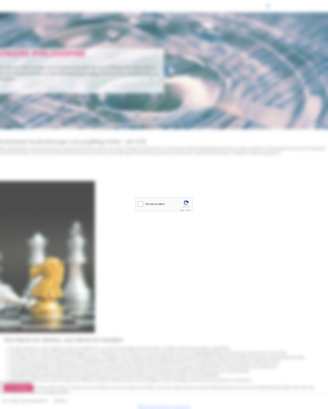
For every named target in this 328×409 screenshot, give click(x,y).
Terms (188, 210)
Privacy (182, 210)
